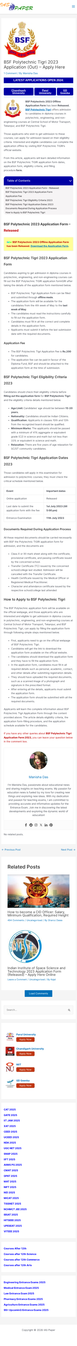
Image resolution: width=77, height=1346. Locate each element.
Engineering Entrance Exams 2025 (24, 1282)
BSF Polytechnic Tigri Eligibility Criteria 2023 (29, 200)
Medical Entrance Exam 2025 (21, 1287)
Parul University (45, 91)
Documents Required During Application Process (31, 208)
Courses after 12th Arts (18, 1265)
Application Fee (14, 196)
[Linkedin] (46, 825)
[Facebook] (26, 825)
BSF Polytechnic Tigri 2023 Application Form (29, 192)
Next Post (68, 850)
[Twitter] (41, 825)
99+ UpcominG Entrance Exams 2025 (26, 1310)
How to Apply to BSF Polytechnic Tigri (25, 212)
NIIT (18, 1064)
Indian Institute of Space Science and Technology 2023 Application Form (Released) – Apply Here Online (36, 971)
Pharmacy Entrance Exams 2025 (23, 1299)
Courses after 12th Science (20, 1254)
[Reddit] (31, 825)
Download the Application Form (49, 246)
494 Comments (16, 920)
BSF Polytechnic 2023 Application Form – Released (32, 188)
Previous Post (11, 850)
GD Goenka (65, 91)
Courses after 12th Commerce (22, 1259)
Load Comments (38, 993)
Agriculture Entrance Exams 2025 (24, 1304)
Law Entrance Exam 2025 (19, 1293)
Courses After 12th (15, 1248)
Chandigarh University (18, 91)
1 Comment (10, 73)
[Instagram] (36, 825)
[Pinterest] (51, 825)
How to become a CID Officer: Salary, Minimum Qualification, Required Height (38, 913)
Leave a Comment (17, 979)
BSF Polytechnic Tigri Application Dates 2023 (29, 204)
